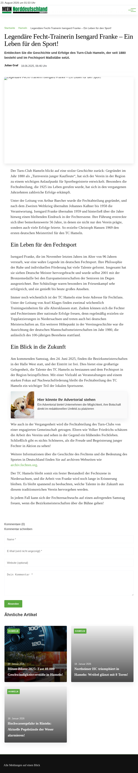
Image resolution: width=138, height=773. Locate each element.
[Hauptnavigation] (131, 10)
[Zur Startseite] (24, 12)
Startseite (9, 27)
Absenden (13, 603)
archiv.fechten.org (24, 465)
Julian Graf (11, 65)
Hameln (22, 27)
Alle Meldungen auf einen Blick (22, 765)
